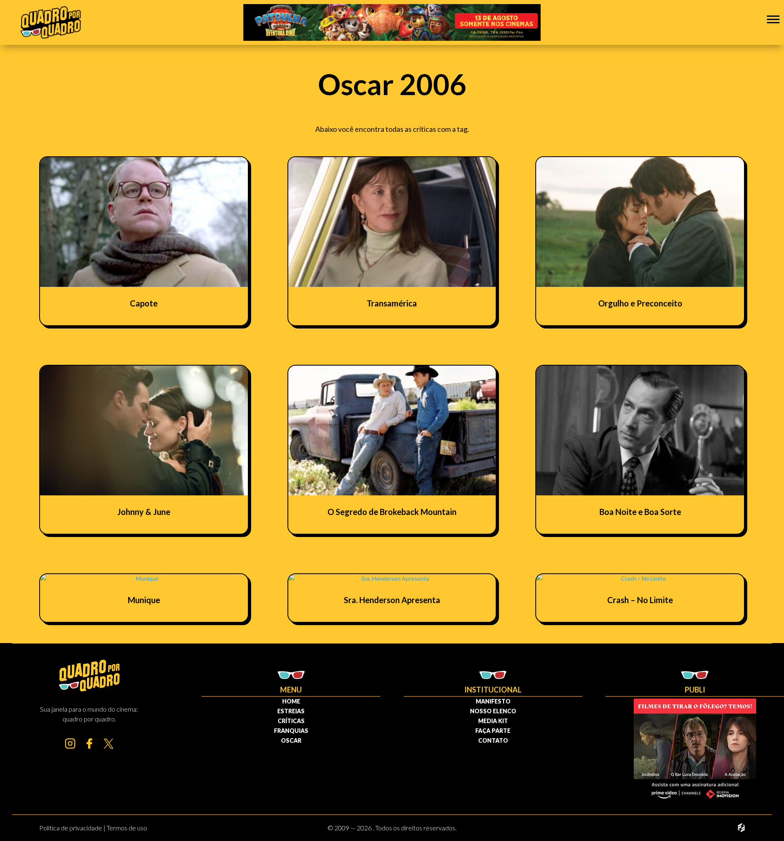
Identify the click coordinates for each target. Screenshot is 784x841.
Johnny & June (143, 512)
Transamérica (392, 303)
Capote (144, 303)
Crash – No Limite (640, 600)
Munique (144, 600)
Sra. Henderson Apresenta (392, 600)
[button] (773, 19)
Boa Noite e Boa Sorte (640, 512)
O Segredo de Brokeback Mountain (392, 512)
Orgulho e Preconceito (640, 303)
